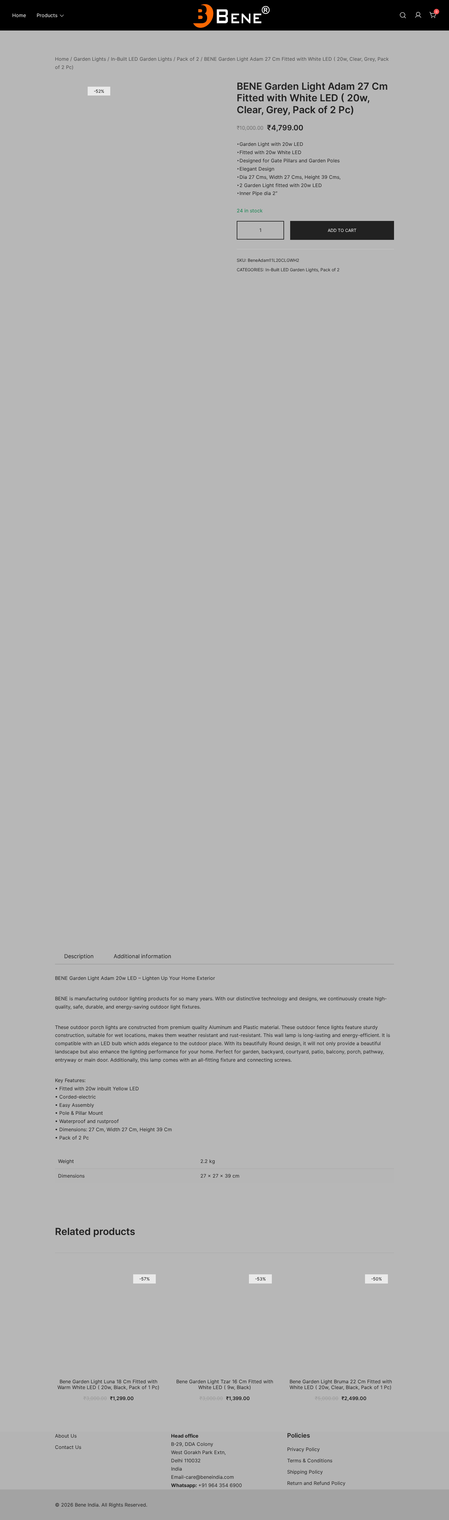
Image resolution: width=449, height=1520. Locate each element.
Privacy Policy (303, 1449)
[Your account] (418, 15)
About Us (66, 1436)
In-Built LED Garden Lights (141, 59)
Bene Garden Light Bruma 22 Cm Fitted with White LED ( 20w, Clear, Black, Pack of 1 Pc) (341, 1384)
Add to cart (342, 230)
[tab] (79, 956)
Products (47, 15)
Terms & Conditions (309, 1460)
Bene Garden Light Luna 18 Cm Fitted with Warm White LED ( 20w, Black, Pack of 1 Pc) (108, 1384)
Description (79, 956)
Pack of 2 (188, 59)
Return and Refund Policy (316, 1483)
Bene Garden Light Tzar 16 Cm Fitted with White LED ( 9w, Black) (224, 1384)
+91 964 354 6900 (220, 1485)
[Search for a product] (403, 15)
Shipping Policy (305, 1472)
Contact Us (68, 1447)
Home (19, 15)
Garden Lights (90, 59)
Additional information (142, 956)
